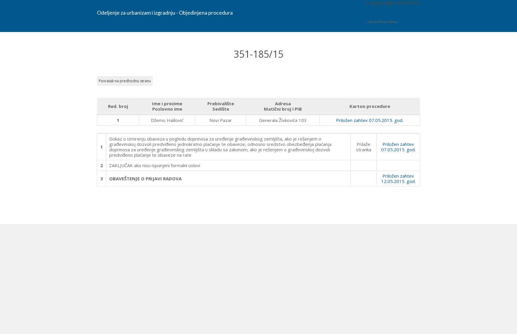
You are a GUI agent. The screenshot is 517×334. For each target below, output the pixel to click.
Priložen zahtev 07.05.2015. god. (369, 120)
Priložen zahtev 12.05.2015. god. (398, 178)
